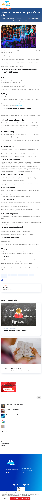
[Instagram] (8, 472)
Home (2, 20)
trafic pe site (4, 276)
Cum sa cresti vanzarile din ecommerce (14, 425)
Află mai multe (27, 495)
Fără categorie (4, 441)
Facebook (2, 280)
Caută (2, 395)
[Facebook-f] (6, 472)
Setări (5, 498)
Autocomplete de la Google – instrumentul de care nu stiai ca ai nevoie (20, 419)
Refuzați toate (14, 498)
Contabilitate (3, 437)
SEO (2, 447)
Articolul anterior (8, 295)
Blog (3, 8)
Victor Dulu (4, 18)
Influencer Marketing (5, 443)
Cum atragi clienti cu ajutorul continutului (15, 330)
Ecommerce (8, 8)
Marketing (3, 445)
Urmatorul (36, 295)
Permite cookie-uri (25, 498)
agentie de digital (18, 105)
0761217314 (28, 468)
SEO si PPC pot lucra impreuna (12, 368)
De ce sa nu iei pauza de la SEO (12, 414)
